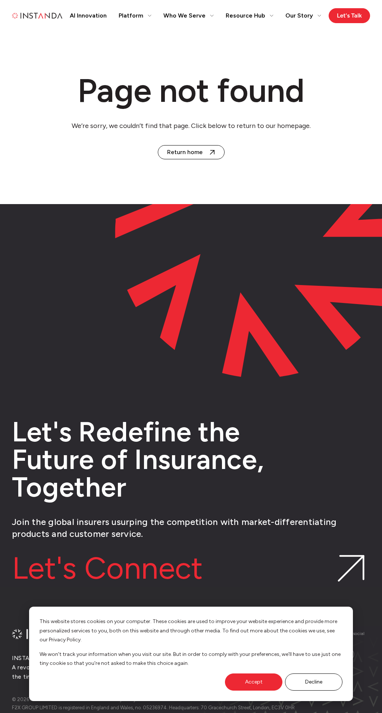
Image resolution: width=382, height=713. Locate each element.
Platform (131, 15)
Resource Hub (245, 15)
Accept (254, 682)
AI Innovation (88, 15)
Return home (185, 152)
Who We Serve (184, 15)
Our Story (299, 15)
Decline (313, 682)
